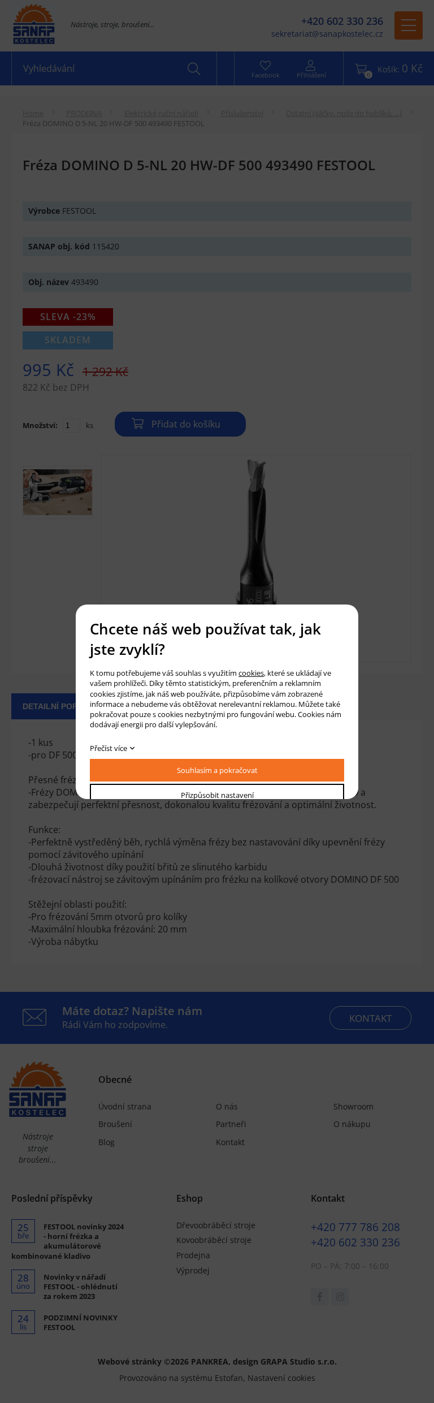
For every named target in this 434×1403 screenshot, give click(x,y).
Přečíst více (108, 748)
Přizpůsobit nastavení (217, 795)
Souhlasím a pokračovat (217, 770)
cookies (251, 673)
